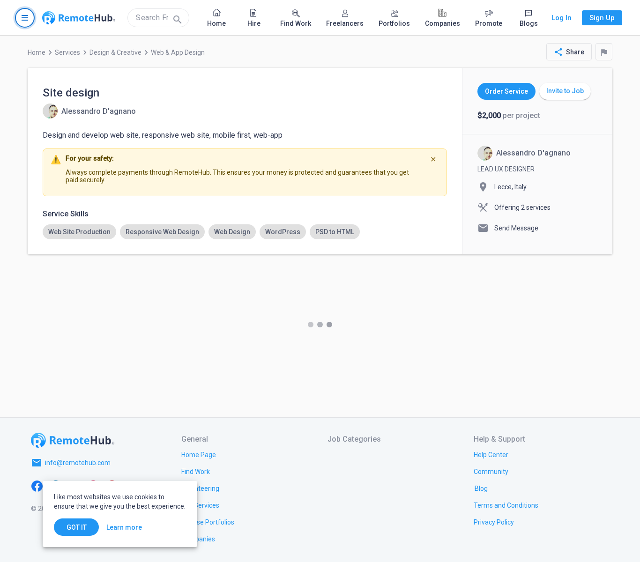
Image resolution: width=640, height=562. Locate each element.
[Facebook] (37, 485)
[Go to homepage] (78, 17)
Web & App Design (178, 52)
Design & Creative (115, 52)
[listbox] (245, 231)
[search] (158, 18)
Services (67, 52)
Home (36, 52)
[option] (79, 231)
